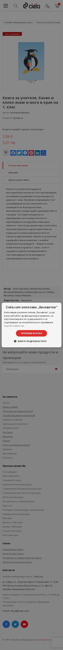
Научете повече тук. (14, 325)
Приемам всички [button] (31, 333)
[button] (31, 341)
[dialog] (31, 325)
